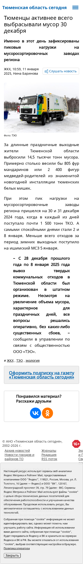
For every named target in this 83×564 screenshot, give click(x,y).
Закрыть (12, 555)
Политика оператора (17, 548)
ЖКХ (7, 69)
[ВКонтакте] (35, 413)
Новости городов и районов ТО (19, 456)
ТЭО (19, 360)
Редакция (49, 454)
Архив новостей (17, 450)
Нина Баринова (25, 73)
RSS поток (49, 459)
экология (33, 360)
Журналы (49, 450)
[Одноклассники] (47, 413)
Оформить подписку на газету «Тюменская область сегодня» (41, 375)
